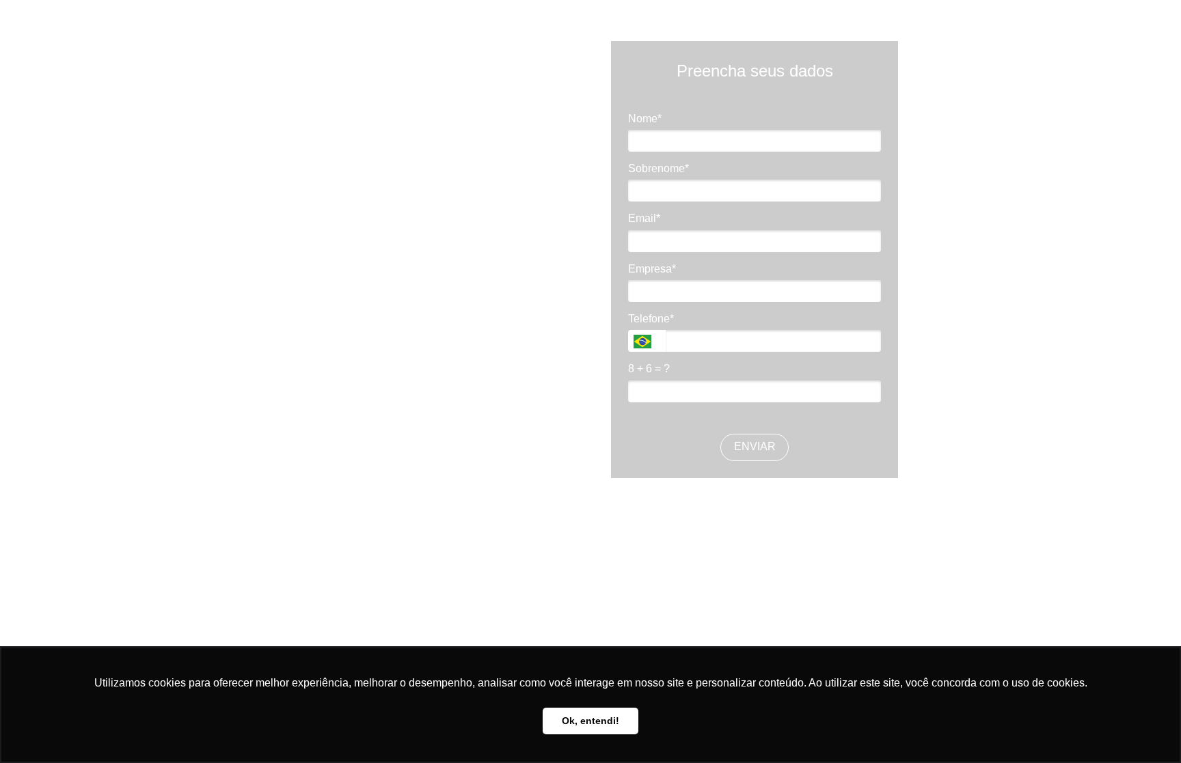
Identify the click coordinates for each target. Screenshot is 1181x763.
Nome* (645, 118)
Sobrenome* (658, 168)
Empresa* (652, 269)
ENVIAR (755, 446)
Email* (644, 218)
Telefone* (651, 318)
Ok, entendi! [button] (590, 720)
